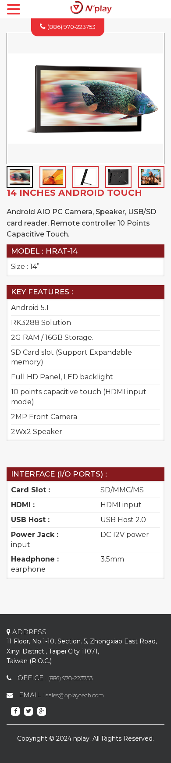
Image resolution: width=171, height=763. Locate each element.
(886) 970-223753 (71, 26)
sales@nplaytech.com (75, 695)
